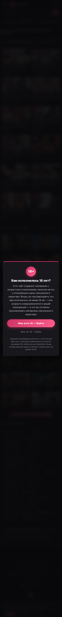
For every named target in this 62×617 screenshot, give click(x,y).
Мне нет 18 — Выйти (31, 332)
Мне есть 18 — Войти (31, 323)
